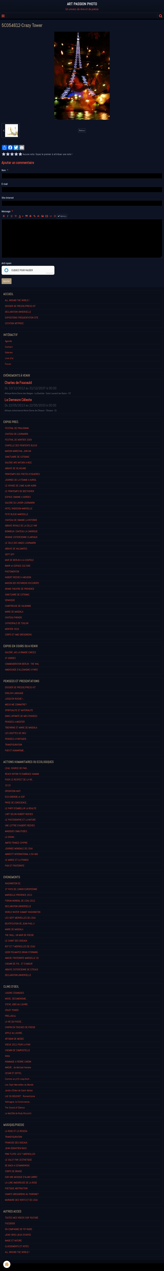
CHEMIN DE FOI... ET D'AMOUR (19, 963)
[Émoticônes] (55, 216)
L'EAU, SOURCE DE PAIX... (16, 768)
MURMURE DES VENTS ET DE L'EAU (21, 1200)
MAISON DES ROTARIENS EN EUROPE (22, 583)
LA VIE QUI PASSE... (14, 1021)
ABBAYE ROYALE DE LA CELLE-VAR (21, 525)
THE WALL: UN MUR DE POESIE (19, 935)
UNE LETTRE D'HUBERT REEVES (20, 825)
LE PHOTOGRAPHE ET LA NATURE (20, 819)
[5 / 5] (20, 154)
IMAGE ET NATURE (13, 1240)
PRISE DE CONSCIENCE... (16, 802)
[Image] (42, 216)
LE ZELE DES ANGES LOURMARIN (20, 543)
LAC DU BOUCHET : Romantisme (20, 1096)
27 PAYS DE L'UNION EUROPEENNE (21, 889)
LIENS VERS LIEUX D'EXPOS (18, 1234)
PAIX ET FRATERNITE (14, 865)
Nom (4, 170)
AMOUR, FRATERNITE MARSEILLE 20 (22, 958)
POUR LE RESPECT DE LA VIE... (19, 779)
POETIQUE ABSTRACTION (16, 1188)
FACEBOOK (10, 1223)
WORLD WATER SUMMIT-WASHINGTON (22, 912)
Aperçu (63, 216)
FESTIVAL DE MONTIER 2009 (18, 439)
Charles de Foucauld (18, 382)
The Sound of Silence (15, 1107)
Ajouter (6, 281)
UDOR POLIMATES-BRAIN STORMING (21, 952)
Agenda (8, 341)
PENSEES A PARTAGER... (16, 739)
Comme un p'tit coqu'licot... (18, 1079)
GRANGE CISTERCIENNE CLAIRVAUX (21, 537)
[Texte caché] (38, 216)
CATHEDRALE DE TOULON (16, 623)
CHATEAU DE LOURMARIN (16, 434)
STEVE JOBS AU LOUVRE (16, 1004)
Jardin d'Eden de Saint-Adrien (19, 1090)
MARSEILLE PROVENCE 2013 (18, 895)
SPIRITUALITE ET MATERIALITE (19, 710)
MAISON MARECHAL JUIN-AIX (18, 451)
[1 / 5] (3, 154)
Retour (82, 130)
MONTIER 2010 (12, 629)
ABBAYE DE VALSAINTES (16, 548)
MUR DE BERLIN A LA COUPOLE (19, 560)
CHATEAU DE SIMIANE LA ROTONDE (21, 520)
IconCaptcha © (49, 273)
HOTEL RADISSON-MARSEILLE (18, 508)
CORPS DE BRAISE (13, 1171)
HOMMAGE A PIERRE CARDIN (18, 1061)
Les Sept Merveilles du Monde (19, 1084)
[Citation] (26, 216)
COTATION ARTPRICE (14, 323)
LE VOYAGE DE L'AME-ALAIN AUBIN (20, 485)
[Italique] (8, 216)
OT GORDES (10, 658)
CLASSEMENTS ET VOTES (17, 1246)
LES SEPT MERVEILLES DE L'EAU (20, 917)
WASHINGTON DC (12, 883)
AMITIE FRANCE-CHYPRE (16, 842)
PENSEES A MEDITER (15, 721)
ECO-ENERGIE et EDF (15, 796)
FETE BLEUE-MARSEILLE (16, 514)
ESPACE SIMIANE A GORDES (18, 497)
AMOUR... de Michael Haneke (18, 1067)
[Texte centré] (30, 216)
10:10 (8, 785)
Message (6, 211)
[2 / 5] (8, 154)
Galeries (9, 352)
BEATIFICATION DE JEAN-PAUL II (19, 923)
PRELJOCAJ (10, 1016)
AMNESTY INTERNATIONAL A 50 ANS (21, 854)
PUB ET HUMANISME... (15, 750)
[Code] (51, 216)
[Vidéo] (47, 216)
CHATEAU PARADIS (13, 617)
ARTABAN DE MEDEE (14, 1038)
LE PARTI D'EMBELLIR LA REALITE (20, 808)
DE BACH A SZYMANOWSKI (17, 1165)
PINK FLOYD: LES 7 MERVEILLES (20, 1154)
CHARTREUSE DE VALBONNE (18, 606)
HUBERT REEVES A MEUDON (18, 577)
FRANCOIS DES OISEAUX (16, 1142)
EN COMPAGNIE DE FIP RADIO (18, 1229)
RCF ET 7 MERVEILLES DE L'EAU (20, 946)
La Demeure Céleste (18, 399)
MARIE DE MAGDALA (14, 611)
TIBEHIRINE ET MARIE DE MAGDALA (21, 727)
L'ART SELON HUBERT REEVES (19, 814)
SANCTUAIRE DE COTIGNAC (17, 456)
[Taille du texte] (16, 216)
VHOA (7, 1056)
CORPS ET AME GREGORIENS (18, 634)
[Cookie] (6, 1264)
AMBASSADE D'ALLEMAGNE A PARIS (21, 669)
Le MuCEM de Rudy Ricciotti (18, 1113)
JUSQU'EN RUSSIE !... (14, 698)
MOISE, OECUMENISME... (16, 998)
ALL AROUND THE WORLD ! (17, 300)
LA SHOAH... (10, 837)
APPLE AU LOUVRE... (14, 1033)
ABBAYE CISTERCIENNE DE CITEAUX (21, 969)
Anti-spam (6, 263)
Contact (9, 347)
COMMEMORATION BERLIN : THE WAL (22, 664)
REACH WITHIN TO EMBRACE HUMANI (22, 774)
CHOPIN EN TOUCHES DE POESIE (20, 1027)
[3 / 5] (12, 154)
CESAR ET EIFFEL (13, 1073)
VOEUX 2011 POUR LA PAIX (17, 1044)
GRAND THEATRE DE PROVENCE (19, 588)
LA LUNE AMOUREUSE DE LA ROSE (21, 1182)
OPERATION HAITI (12, 791)
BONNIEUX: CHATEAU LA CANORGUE (21, 531)
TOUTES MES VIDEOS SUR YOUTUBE (21, 1217)
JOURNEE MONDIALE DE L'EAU (19, 848)
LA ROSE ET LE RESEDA (16, 1131)
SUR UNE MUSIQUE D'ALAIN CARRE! (21, 1177)
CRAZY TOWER (12, 1010)
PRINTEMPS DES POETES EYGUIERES (22, 474)
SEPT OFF (9, 554)
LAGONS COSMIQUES (14, 992)
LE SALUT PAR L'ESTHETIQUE (18, 1159)
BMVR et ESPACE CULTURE (17, 565)
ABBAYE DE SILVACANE (15, 468)
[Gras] (4, 216)
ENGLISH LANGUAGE (14, 693)
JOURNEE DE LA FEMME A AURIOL (21, 479)
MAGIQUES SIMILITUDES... (16, 831)
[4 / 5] (16, 154)
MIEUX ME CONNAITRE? (16, 704)
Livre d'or (9, 358)
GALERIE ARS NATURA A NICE (18, 462)
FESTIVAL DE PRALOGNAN (17, 428)
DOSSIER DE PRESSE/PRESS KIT (20, 306)
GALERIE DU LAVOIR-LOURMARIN (20, 502)
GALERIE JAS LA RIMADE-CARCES (20, 652)
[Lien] (34, 216)
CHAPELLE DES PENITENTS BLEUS (21, 445)
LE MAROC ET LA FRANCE (17, 860)
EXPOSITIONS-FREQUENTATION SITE (21, 317)
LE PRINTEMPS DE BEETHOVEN (19, 491)
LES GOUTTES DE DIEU (15, 733)
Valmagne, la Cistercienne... (18, 1101)
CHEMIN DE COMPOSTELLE (17, 1050)
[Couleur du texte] (21, 216)
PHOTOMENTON (12, 571)
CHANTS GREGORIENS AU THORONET (22, 1194)
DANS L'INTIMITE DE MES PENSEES (21, 716)
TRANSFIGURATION (13, 744)
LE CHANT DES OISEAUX (16, 940)
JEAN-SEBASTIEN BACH (16, 1148)
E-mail (5, 184)
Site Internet (8, 197)
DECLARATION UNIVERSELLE (18, 311)
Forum (8, 364)
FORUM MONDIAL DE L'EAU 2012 (20, 900)
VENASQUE (10, 600)
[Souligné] (12, 216)
